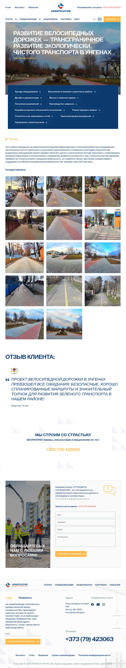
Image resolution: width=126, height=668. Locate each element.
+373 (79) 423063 (111, 7)
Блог (77, 19)
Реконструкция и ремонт (84, 110)
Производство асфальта (61, 104)
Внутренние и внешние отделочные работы (70, 92)
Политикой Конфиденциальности (72, 499)
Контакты (20, 7)
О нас (8, 7)
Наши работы (50, 19)
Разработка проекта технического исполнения (38, 110)
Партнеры (66, 19)
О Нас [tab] (8, 597)
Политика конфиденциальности (94, 655)
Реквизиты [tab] (25, 597)
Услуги (9, 19)
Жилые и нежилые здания (62, 98)
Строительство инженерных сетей (32, 116)
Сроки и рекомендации (63, 655)
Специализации (28, 19)
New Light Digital (103, 664)
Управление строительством (29, 122)
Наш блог (115, 585)
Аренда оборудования (26, 92)
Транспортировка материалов (76, 116)
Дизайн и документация (27, 98)
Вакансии (33, 7)
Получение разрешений (27, 104)
